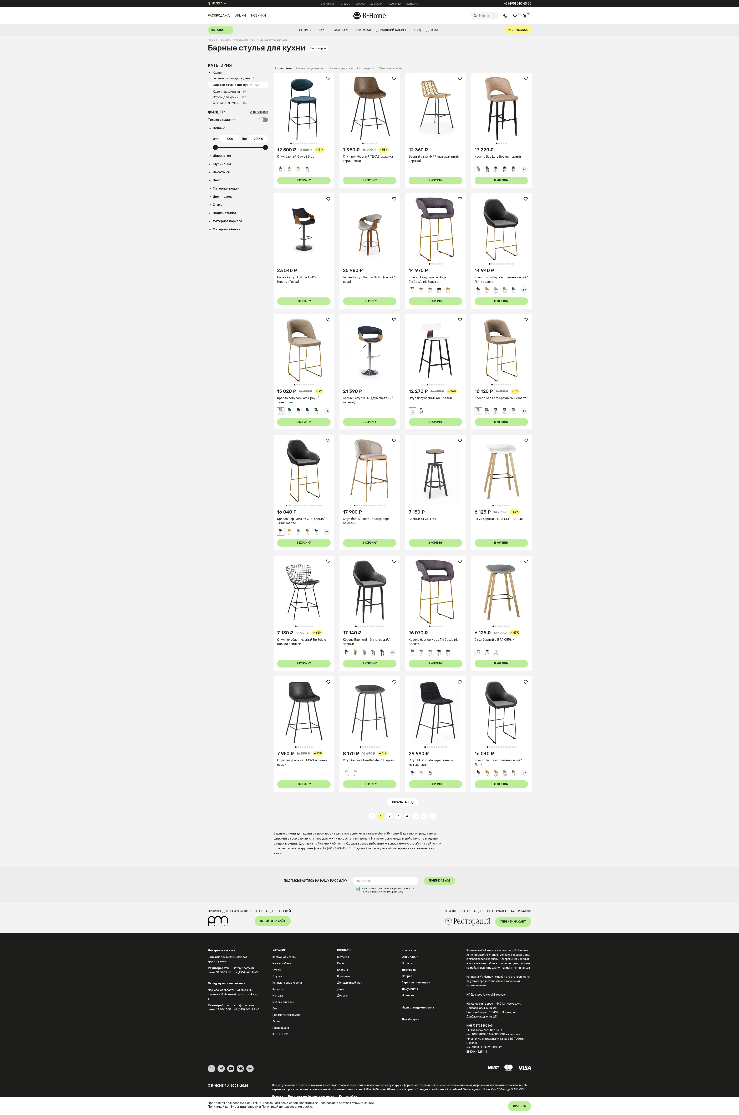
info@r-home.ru (244, 968)
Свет (276, 1008)
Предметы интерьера (286, 1015)
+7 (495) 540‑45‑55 (517, 3)
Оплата (360, 4)
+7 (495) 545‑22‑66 (246, 1009)
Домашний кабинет (392, 30)
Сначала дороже (340, 68)
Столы (277, 970)
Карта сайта (348, 1096)
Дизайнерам (410, 1019)
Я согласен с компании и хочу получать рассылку (388, 890)
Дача (340, 989)
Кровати (278, 989)
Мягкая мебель (282, 963)
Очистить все (259, 112)
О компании (328, 4)
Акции (240, 15)
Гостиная (305, 30)
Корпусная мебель (284, 957)
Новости (408, 995)
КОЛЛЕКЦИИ (280, 1034)
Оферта (277, 1096)
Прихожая (362, 30)
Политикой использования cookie (287, 1106)
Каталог (279, 950)
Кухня (324, 30)
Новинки (258, 15)
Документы (410, 989)
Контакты (412, 4)
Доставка (376, 4)
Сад (417, 30)
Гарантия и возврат (416, 982)
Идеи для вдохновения (418, 1007)
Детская (433, 30)
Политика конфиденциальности (311, 1096)
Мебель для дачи (283, 1002)
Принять (519, 1106)
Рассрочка (394, 4)
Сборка (407, 976)
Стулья (277, 976)
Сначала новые (390, 68)
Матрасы (278, 995)
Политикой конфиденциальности (395, 888)
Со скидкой (365, 68)
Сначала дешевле (309, 68)
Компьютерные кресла (287, 982)
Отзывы (345, 4)
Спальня (341, 30)
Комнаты (344, 950)
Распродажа (219, 15)
